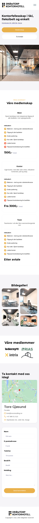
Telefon (7, 451)
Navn (6, 431)
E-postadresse (10, 441)
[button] (34, 5)
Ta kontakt (19, 37)
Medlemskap (19, 30)
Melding (7, 470)
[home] (12, 5)
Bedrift (7, 461)
